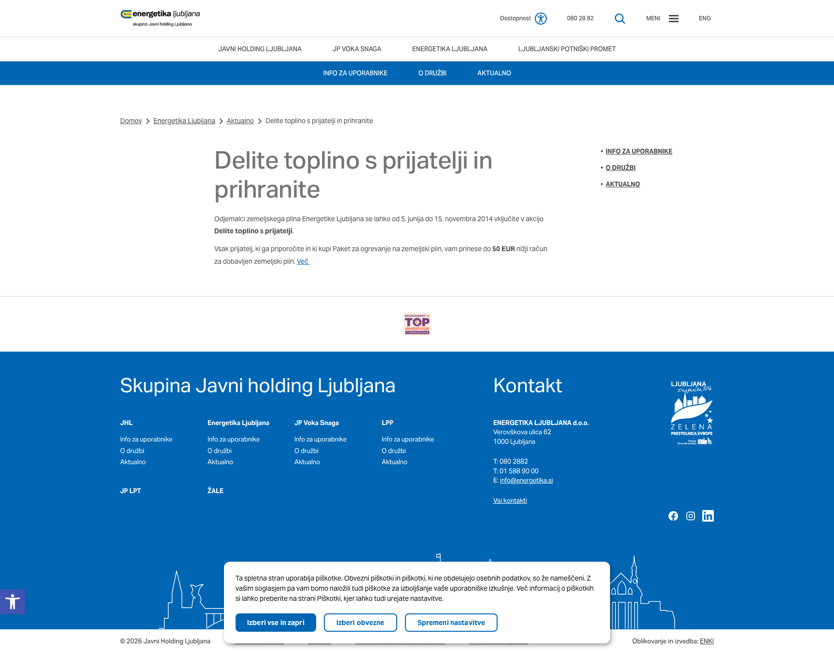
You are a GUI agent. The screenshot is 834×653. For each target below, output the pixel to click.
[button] (12, 601)
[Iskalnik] (620, 19)
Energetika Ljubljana (184, 120)
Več (303, 261)
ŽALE (215, 491)
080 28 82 (580, 18)
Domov (131, 120)
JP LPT (130, 491)
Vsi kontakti (510, 501)
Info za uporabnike (639, 151)
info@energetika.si (526, 480)
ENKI (707, 641)
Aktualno (240, 120)
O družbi (621, 168)
